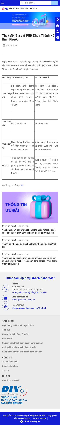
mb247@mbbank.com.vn (23, 299)
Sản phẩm (13, 9)
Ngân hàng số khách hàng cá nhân (18, 325)
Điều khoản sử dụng (22, 419)
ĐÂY (22, 185)
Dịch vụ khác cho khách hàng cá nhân (19, 347)
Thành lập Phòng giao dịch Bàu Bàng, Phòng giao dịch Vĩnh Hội (29, 245)
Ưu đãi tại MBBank (10, 380)
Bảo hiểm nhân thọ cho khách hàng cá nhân (22, 352)
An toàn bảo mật (39, 419)
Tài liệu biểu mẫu (10, 362)
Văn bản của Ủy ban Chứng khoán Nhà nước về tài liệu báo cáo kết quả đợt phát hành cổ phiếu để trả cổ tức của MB (29, 231)
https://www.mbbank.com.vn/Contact (29, 308)
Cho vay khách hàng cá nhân (15, 334)
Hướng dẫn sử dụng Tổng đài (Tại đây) (29, 292)
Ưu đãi (32, 9)
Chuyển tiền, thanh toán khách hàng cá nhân (22, 343)
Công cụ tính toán (10, 366)
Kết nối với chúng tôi (32, 421)
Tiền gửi (6, 330)
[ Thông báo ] (9, 226)
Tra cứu (5, 370)
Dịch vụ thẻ (7, 338)
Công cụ (24, 9)
